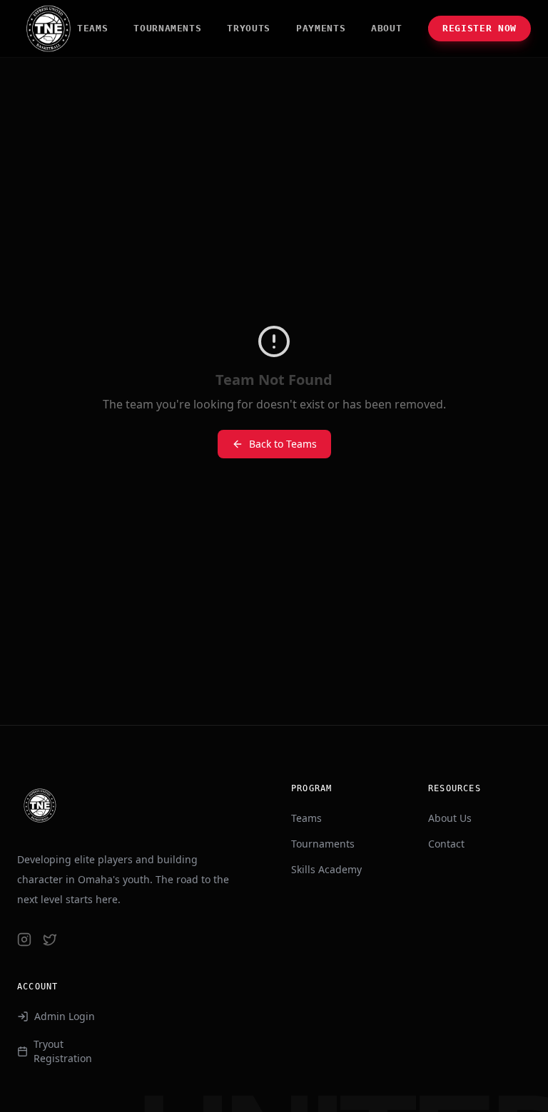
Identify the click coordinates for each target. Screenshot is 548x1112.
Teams (92, 28)
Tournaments (167, 28)
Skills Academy (326, 869)
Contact (446, 843)
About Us (450, 818)
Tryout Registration (63, 1051)
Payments (320, 28)
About (386, 28)
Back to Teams (283, 444)
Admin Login (64, 1016)
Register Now (479, 28)
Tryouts (248, 28)
